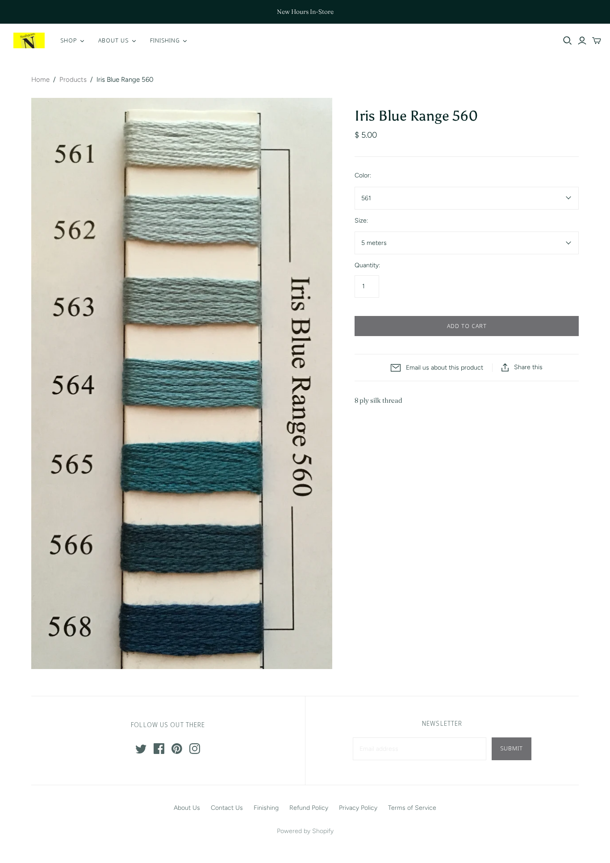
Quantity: (367, 265)
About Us (187, 808)
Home (40, 80)
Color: (363, 175)
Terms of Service (412, 808)
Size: (361, 220)
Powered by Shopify (305, 831)
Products (73, 80)
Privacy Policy (358, 808)
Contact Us (227, 808)
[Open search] (567, 40)
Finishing (266, 808)
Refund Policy (308, 808)
